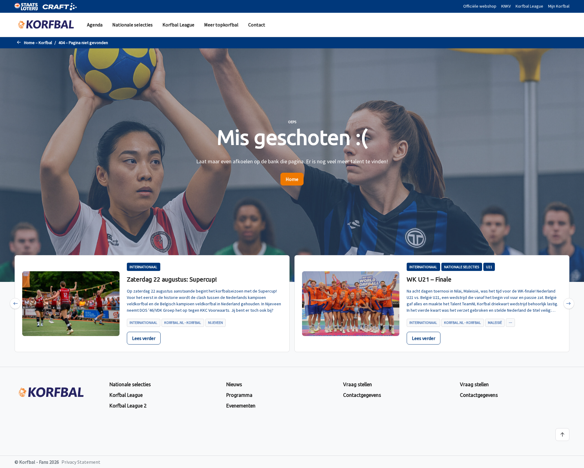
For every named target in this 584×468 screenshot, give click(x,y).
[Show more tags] (510, 322)
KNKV (506, 6)
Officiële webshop (479, 6)
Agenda (95, 25)
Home (292, 179)
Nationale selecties (132, 25)
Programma (239, 395)
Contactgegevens (362, 395)
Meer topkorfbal (221, 25)
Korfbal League (529, 6)
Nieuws (234, 384)
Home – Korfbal (38, 42)
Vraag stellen (357, 384)
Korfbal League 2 (128, 405)
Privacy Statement (80, 462)
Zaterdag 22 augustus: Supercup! (172, 279)
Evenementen (240, 405)
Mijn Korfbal (558, 6)
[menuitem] (94, 25)
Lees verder (143, 338)
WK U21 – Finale (429, 279)
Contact (256, 25)
